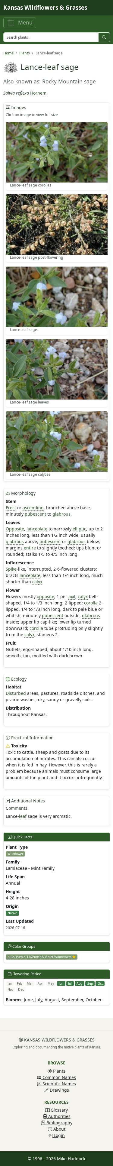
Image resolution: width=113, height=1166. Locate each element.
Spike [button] (11, 569)
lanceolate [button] (37, 529)
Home (8, 53)
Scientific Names (58, 1084)
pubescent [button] (35, 514)
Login (58, 1135)
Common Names (58, 1077)
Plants (24, 53)
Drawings (59, 1090)
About (58, 1129)
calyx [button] (37, 582)
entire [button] (30, 548)
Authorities (59, 1116)
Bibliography (58, 1123)
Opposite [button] (15, 529)
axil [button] (71, 596)
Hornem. (39, 93)
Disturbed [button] (16, 693)
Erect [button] (11, 507)
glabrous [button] (61, 514)
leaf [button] (23, 816)
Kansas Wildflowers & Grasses (45, 7)
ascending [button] (33, 507)
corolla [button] (91, 603)
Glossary (58, 1110)
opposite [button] (45, 596)
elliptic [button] (79, 529)
